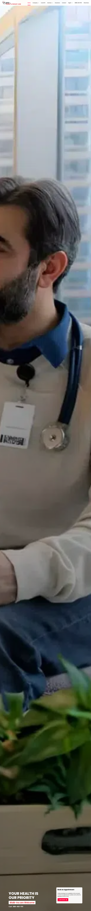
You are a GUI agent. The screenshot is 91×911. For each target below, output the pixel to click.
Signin (69, 2)
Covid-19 (43, 2)
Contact (64, 2)
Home (29, 2)
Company (35, 2)
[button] (36, 2)
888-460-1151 (18, 906)
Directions (86, 2)
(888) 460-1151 (78, 2)
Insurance (57, 2)
